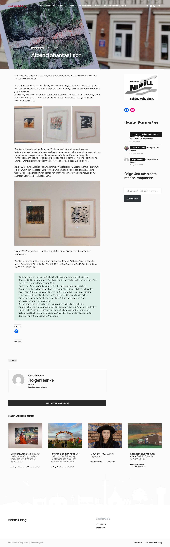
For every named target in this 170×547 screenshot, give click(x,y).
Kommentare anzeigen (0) (57, 403)
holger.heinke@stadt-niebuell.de (37, 387)
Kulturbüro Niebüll (138, 148)
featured (12, 360)
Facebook (100, 528)
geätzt (43, 310)
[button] (151, 5)
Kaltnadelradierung (69, 286)
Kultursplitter (37, 48)
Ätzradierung (31, 304)
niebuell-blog (17, 6)
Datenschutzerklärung (154, 543)
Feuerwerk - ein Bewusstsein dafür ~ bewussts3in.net (145, 135)
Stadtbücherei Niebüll (24, 264)
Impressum (138, 543)
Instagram (101, 525)
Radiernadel (43, 289)
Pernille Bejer (20, 94)
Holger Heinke (41, 380)
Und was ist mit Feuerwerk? (142, 138)
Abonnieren (132, 198)
